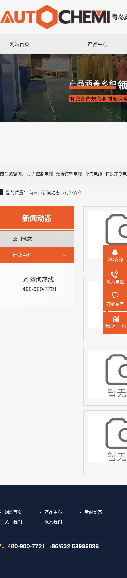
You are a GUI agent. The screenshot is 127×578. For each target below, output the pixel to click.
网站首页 (13, 512)
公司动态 (22, 238)
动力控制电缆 (40, 173)
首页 (33, 192)
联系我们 (53, 521)
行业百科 (73, 192)
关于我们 (13, 521)
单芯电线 (93, 173)
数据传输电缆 (69, 173)
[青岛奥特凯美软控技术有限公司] (55, 17)
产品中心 (53, 512)
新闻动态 (51, 192)
